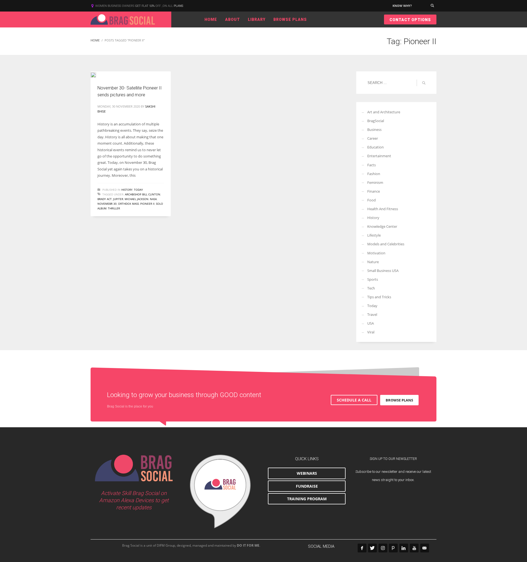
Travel (372, 314)
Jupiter (118, 199)
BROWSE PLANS (399, 400)
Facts (371, 164)
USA (370, 323)
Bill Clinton (151, 194)
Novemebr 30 (107, 204)
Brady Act (104, 199)
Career (372, 138)
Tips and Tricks (379, 296)
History (127, 190)
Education (375, 147)
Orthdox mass (128, 204)
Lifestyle (374, 235)
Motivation (376, 253)
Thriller (114, 208)
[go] (424, 83)
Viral (370, 332)
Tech (371, 288)
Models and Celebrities (385, 243)
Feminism (375, 182)
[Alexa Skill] (220, 491)
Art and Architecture (383, 111)
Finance (373, 191)
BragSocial (375, 120)
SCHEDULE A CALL (354, 400)
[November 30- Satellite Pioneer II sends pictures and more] (97, 74)
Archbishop (133, 194)
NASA (153, 199)
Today (138, 190)
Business (374, 129)
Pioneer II (147, 204)
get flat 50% (145, 6)
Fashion (373, 173)
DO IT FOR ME (248, 545)
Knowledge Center (382, 226)
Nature (373, 261)
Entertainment (379, 155)
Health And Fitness (382, 208)
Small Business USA (383, 270)
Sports (372, 279)
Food (371, 200)
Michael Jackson (136, 199)
